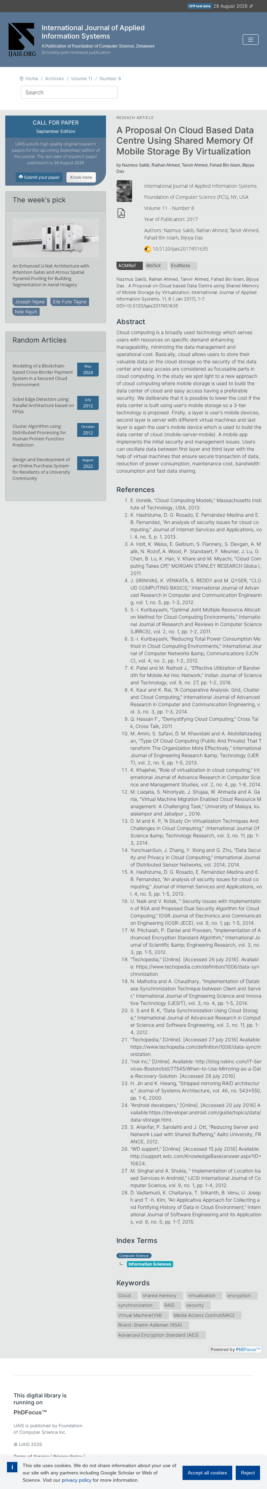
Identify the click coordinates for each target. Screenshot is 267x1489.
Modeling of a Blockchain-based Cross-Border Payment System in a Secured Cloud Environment (43, 375)
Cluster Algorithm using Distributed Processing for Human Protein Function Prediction (39, 435)
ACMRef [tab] (127, 265)
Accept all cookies (207, 1472)
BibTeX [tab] (153, 265)
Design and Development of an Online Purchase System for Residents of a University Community (41, 468)
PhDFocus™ (30, 1412)
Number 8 (110, 78)
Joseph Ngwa (29, 301)
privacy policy (76, 1480)
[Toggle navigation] (251, 39)
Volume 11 (81, 78)
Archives (54, 78)
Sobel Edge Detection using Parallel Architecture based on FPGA (43, 405)
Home (31, 78)
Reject (248, 1472)
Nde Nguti (26, 311)
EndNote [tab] (180, 265)
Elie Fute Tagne (70, 301)
